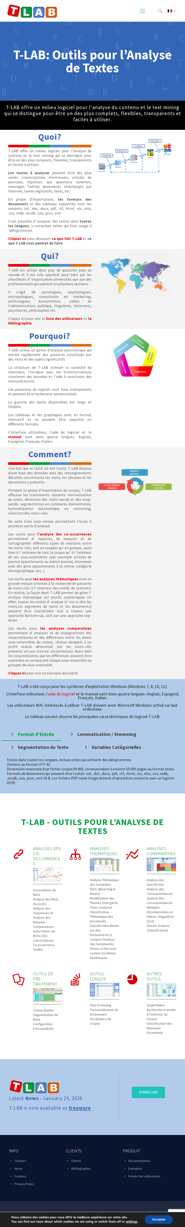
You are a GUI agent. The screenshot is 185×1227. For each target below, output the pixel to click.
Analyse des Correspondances (160, 891)
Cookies (20, 1176)
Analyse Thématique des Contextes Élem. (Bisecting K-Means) (104, 887)
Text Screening (100, 1005)
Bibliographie (80, 1168)
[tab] (31, 734)
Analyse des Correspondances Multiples (160, 903)
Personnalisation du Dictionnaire (104, 1012)
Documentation (139, 1161)
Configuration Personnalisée (43, 1026)
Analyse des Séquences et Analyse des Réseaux (43, 915)
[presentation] (31, 734)
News (18, 1168)
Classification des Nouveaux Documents (159, 1028)
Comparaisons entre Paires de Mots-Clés (44, 931)
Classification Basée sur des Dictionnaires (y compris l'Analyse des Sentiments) (104, 935)
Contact (20, 1161)
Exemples (135, 1168)
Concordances (43, 940)
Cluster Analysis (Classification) (158, 928)
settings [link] (131, 1222)
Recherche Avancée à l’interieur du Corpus (161, 1014)
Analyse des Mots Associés (46, 901)
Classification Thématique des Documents (101, 916)
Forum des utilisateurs (144, 1176)
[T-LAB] (32, 11)
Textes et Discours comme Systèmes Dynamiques (103, 953)
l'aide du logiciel (60, 694)
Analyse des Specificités (155, 882)
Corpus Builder (43, 1010)
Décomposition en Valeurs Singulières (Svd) (160, 916)
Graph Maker (156, 1005)
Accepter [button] (158, 1219)
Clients (76, 1161)
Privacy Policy (24, 1184)
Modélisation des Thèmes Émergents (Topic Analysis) (104, 903)
